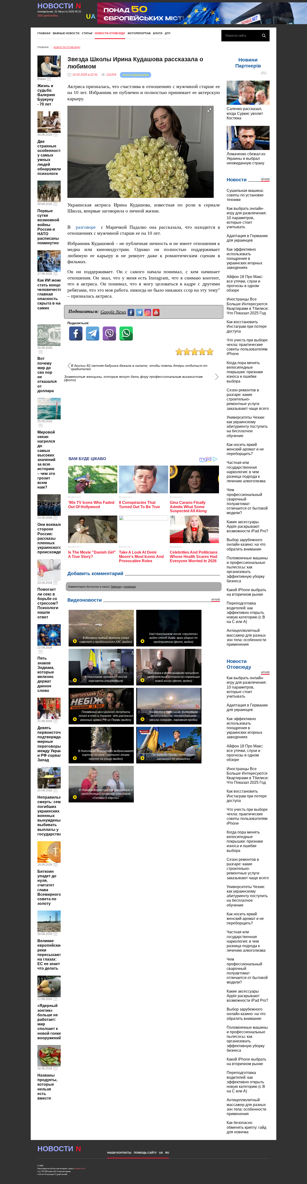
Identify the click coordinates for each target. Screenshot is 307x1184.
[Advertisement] (143, 416)
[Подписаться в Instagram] (148, 312)
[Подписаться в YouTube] (157, 312)
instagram (130, 586)
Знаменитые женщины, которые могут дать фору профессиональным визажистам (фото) (133, 378)
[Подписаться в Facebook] (131, 312)
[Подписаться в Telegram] (140, 312)
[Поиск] (264, 35)
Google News (113, 311)
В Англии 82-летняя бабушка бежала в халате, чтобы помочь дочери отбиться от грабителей (139, 367)
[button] (209, 110)
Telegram (116, 586)
